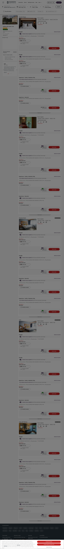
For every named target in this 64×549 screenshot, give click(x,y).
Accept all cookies (49, 541)
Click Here (18, 545)
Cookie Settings (49, 547)
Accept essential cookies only (49, 544)
